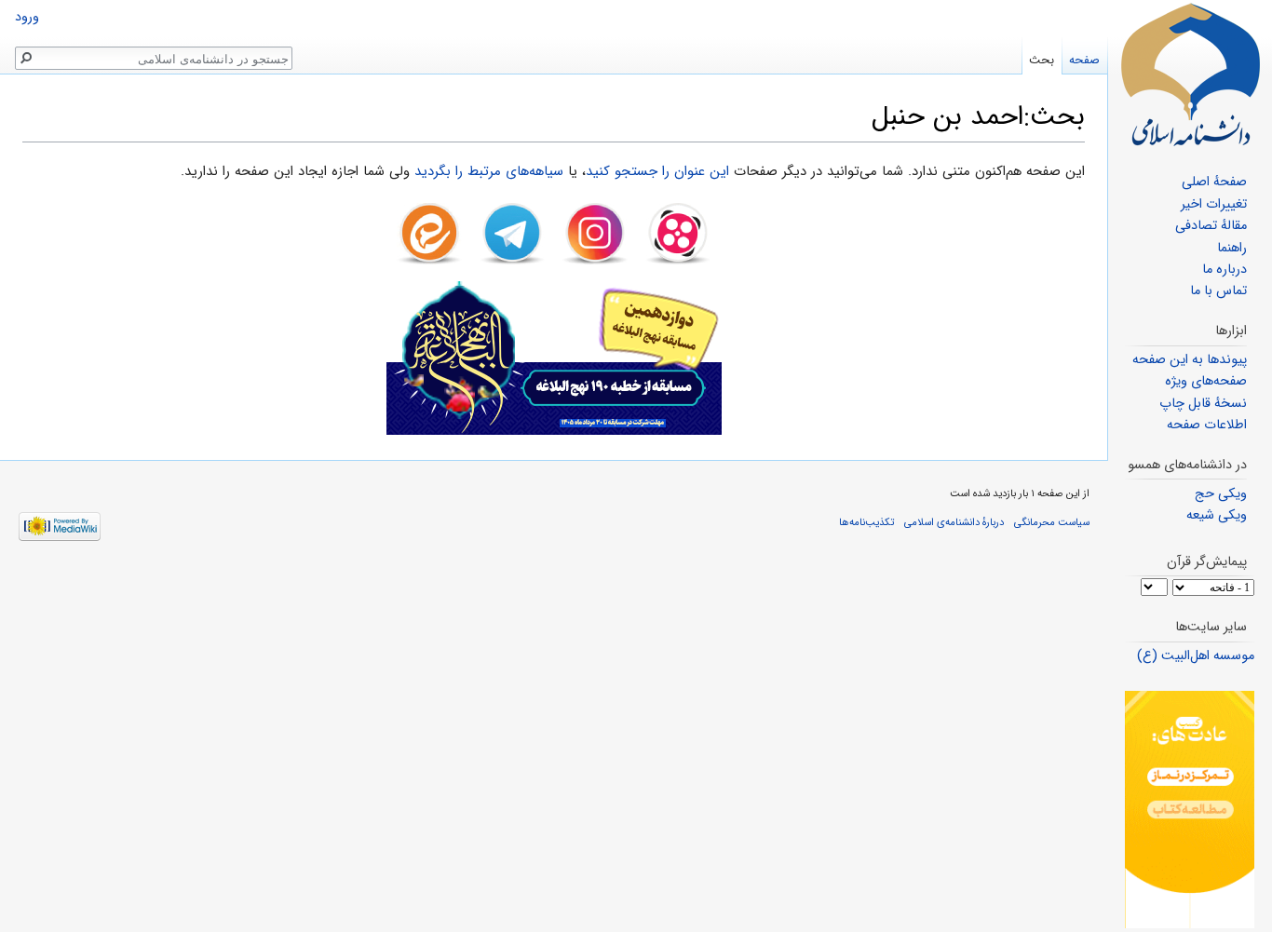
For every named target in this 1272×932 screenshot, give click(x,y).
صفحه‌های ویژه (1206, 381)
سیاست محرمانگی (1051, 522)
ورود (27, 17)
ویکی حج (1221, 494)
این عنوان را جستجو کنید (657, 171)
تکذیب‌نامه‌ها (866, 522)
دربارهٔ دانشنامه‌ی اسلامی (954, 522)
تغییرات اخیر (1214, 204)
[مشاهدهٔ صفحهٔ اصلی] (1190, 74)
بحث (1041, 60)
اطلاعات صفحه (1207, 425)
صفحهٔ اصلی (1214, 182)
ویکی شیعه (1216, 515)
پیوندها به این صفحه (1189, 360)
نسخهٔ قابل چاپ (1203, 403)
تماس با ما (1218, 291)
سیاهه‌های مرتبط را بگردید (488, 171)
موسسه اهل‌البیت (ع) (1195, 656)
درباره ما (1224, 269)
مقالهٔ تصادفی (1211, 225)
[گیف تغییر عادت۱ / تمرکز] (1189, 809)
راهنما (1232, 248)
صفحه (1084, 60)
